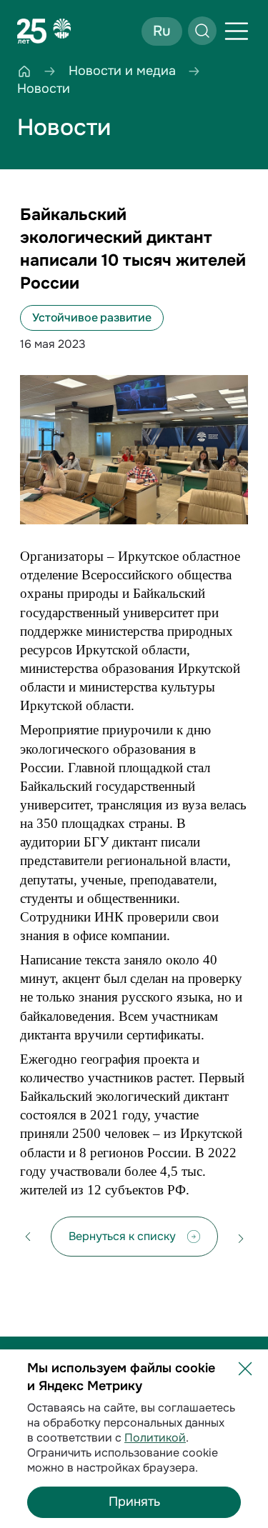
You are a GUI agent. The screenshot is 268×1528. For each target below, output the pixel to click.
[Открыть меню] (236, 31)
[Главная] (24, 71)
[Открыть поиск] (202, 30)
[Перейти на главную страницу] (44, 31)
